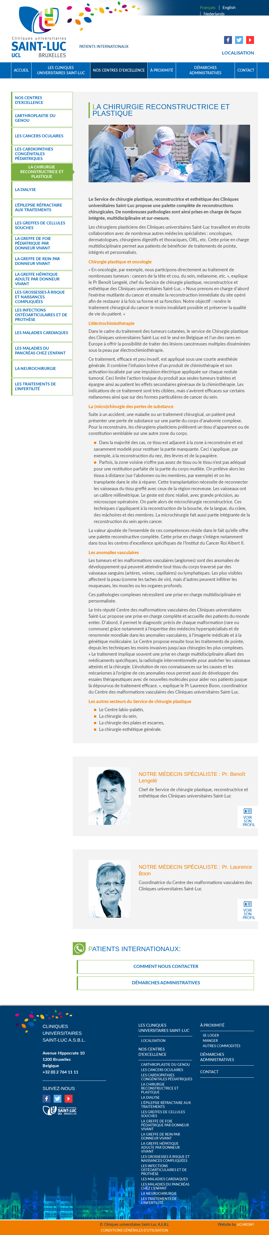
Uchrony (245, 1225)
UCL (60, 1108)
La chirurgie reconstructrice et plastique (42, 172)
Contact (245, 70)
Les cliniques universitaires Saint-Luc (61, 70)
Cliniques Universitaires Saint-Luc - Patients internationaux (41, 32)
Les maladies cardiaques (41, 333)
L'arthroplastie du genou (35, 118)
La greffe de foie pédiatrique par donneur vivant (33, 243)
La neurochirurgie (35, 369)
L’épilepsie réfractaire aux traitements (38, 207)
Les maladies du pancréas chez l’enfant (40, 351)
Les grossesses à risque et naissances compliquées (40, 297)
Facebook (228, 40)
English (229, 8)
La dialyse (25, 190)
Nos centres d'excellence (119, 70)
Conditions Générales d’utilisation (134, 1230)
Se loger (211, 1035)
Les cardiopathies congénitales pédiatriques (34, 154)
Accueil (21, 70)
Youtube (250, 40)
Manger (210, 1041)
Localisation (238, 53)
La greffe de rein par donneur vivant (37, 261)
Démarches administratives (205, 70)
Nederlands (214, 14)
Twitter (239, 40)
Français (207, 8)
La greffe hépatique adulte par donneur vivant (37, 279)
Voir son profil (249, 821)
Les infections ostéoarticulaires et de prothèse (41, 315)
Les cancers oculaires (39, 136)
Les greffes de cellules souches (40, 225)
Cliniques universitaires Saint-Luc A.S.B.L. (64, 1033)
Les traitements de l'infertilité (35, 386)
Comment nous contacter (165, 966)
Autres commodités (221, 1046)
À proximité (161, 70)
